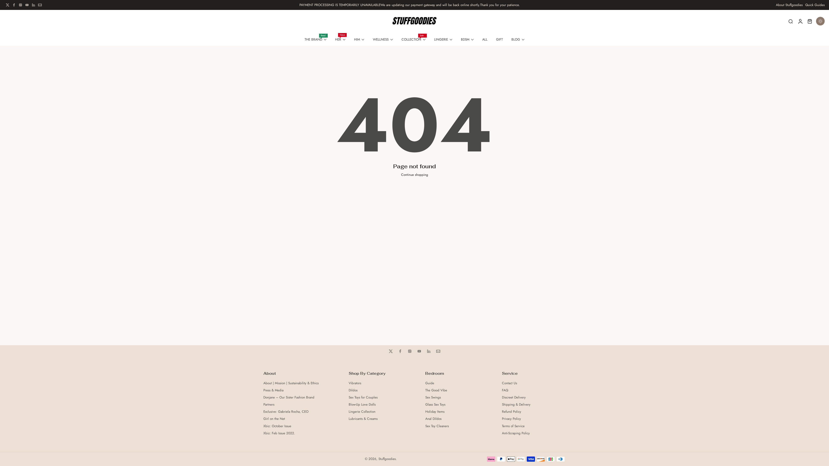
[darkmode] (820, 21)
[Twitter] (7, 5)
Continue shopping (414, 174)
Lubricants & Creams (363, 419)
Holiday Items (435, 411)
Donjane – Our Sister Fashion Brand (288, 397)
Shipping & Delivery (516, 404)
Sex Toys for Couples (363, 397)
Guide (429, 383)
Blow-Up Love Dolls (362, 404)
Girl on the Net (274, 419)
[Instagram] (20, 5)
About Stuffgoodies (789, 5)
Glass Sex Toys (435, 404)
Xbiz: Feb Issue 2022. (279, 433)
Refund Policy (511, 411)
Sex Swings (433, 397)
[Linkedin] (33, 5)
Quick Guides (815, 5)
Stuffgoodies (387, 459)
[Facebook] (14, 5)
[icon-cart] (809, 21)
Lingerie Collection (362, 411)
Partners (268, 404)
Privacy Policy (511, 419)
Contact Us (509, 383)
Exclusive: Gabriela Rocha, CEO (286, 411)
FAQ (505, 390)
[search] (790, 21)
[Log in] (800, 21)
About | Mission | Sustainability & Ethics (291, 383)
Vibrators (355, 383)
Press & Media (273, 390)
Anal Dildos (433, 419)
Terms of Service (513, 426)
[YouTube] (27, 5)
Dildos (353, 390)
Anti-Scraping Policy (516, 433)
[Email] (40, 5)
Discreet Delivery (514, 397)
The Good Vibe (436, 390)
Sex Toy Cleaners (437, 426)
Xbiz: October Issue (277, 426)
